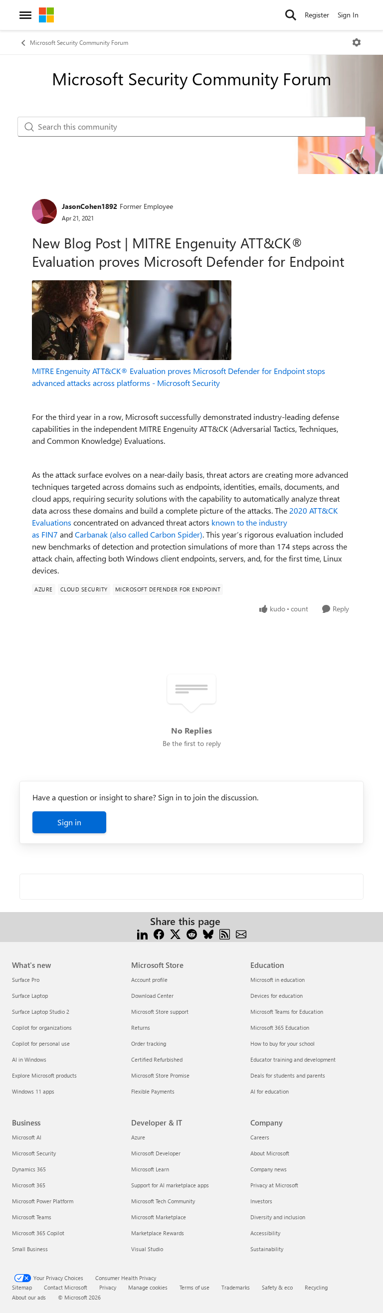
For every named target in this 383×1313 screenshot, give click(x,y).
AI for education (269, 1091)
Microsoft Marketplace (158, 1217)
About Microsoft (269, 1153)
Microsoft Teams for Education (286, 1011)
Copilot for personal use (41, 1043)
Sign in (69, 822)
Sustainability (266, 1249)
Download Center (152, 995)
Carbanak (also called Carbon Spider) (138, 534)
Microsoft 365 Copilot (38, 1233)
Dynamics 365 (29, 1169)
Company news (268, 1169)
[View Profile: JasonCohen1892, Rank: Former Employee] (44, 211)
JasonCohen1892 (89, 206)
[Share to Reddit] (192, 933)
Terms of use (194, 1287)
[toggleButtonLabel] (357, 42)
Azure (138, 1137)
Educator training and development (293, 1059)
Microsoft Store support (160, 1011)
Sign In (348, 14)
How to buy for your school (282, 1043)
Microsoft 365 (28, 1185)
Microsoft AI (26, 1137)
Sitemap (22, 1287)
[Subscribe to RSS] (224, 933)
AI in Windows (29, 1059)
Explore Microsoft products (44, 1075)
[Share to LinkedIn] (142, 933)
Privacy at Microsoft (274, 1185)
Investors (261, 1201)
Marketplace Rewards (157, 1233)
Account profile (149, 979)
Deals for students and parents (287, 1075)
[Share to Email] (241, 933)
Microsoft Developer (156, 1153)
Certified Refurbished (157, 1059)
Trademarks (235, 1287)
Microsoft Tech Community (163, 1201)
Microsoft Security (34, 1153)
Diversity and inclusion (277, 1217)
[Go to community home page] (46, 14)
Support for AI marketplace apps (170, 1185)
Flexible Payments (153, 1091)
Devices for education (276, 995)
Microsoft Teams (31, 1217)
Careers (259, 1137)
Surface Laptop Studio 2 (40, 1011)
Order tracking (148, 1043)
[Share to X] (175, 933)
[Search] (291, 15)
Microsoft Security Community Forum (79, 42)
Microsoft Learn (150, 1169)
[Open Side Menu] (25, 14)
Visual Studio (147, 1249)
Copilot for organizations (42, 1027)
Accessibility (265, 1233)
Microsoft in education (277, 979)
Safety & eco (277, 1287)
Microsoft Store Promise (160, 1075)
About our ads (29, 1297)
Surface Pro (25, 979)
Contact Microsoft (65, 1287)
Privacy (107, 1287)
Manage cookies (148, 1287)
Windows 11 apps (33, 1091)
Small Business (30, 1249)
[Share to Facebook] (159, 933)
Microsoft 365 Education (279, 1027)
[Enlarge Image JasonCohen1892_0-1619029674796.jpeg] (131, 320)
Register (317, 14)
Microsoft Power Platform (42, 1201)
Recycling (316, 1287)
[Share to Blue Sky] (208, 933)
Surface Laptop (30, 995)
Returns (140, 1027)
